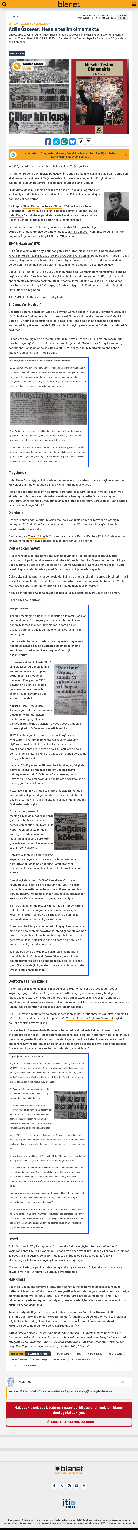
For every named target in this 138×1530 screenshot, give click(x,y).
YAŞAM (15, 16)
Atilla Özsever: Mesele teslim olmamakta (54, 29)
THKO (14, 1365)
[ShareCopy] (80, 141)
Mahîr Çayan (115, 1353)
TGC (12, 1014)
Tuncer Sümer (53, 206)
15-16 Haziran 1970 (29, 271)
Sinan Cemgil (31, 206)
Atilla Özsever (79, 231)
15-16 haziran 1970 (81, 1359)
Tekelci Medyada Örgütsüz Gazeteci (89, 1018)
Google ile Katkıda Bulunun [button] (72, 1422)
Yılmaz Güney (37, 536)
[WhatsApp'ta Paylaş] (64, 141)
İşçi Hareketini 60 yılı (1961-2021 (42, 236)
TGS (19, 1014)
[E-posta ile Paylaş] (88, 141)
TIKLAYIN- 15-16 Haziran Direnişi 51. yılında (36, 297)
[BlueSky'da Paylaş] (72, 141)
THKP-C (92, 260)
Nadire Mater (27, 1382)
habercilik (76, 1043)
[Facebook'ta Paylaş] (48, 141)
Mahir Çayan (16, 215)
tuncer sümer (63, 1353)
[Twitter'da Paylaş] (56, 141)
